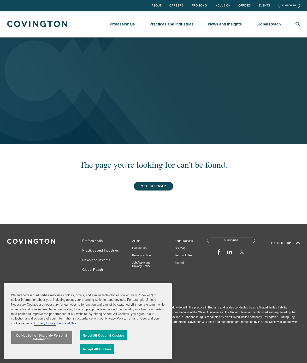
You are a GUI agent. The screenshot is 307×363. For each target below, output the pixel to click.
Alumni (136, 241)
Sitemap (180, 248)
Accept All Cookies (97, 349)
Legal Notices (184, 241)
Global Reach (92, 269)
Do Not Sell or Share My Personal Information (41, 337)
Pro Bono (199, 5)
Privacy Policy (45, 323)
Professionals (92, 241)
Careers (176, 5)
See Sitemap (153, 186)
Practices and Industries (100, 250)
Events (264, 5)
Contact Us (139, 248)
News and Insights (96, 260)
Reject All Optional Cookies (103, 335)
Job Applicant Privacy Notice (141, 264)
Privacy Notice (141, 255)
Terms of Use (183, 255)
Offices (244, 5)
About (156, 5)
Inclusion (222, 5)
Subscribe (289, 5)
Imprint (179, 262)
